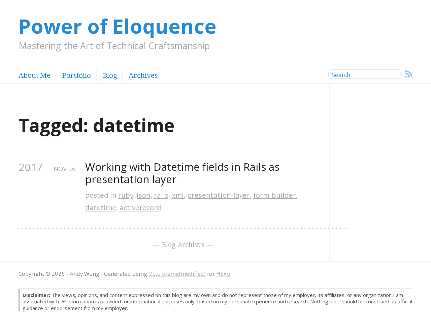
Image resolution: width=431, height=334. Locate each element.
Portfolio (76, 75)
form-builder (274, 195)
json (144, 195)
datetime (100, 207)
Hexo (223, 273)
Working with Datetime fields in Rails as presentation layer (183, 173)
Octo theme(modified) (177, 273)
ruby (125, 195)
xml (178, 195)
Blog (110, 75)
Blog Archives (183, 244)
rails (161, 195)
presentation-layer (218, 195)
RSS (408, 74)
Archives (143, 75)
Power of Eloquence (118, 25)
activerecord (140, 207)
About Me (35, 75)
